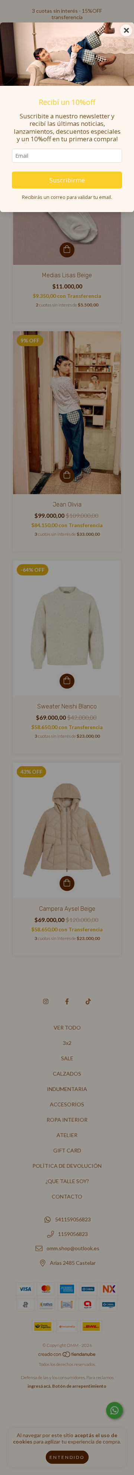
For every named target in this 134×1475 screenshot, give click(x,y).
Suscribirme (67, 180)
